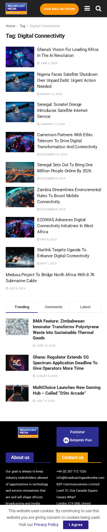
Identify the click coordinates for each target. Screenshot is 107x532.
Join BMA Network (59, 9)
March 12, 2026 (51, 94)
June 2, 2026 (49, 63)
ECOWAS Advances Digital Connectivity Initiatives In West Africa (65, 225)
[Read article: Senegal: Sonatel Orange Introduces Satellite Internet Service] (20, 112)
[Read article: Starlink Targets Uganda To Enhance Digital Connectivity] (20, 257)
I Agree (76, 525)
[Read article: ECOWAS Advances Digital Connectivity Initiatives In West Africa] (20, 227)
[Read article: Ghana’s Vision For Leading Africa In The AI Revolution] (20, 57)
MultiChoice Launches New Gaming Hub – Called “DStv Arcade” (67, 390)
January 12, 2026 (52, 124)
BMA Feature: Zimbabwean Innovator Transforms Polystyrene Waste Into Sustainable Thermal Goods (66, 330)
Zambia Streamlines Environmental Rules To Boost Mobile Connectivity (69, 195)
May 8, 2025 (48, 239)
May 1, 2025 (48, 263)
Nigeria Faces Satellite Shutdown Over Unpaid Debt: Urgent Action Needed (67, 80)
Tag (22, 26)
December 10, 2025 (53, 154)
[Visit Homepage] (16, 8)
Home (10, 26)
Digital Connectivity (45, 26)
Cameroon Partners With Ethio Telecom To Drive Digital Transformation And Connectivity (67, 140)
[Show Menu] (87, 8)
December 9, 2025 (53, 178)
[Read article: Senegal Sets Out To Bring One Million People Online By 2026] (20, 172)
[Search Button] (98, 8)
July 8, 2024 (16, 288)
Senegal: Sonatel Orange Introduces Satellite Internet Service (62, 110)
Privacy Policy (46, 524)
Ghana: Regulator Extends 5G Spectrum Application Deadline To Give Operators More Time (65, 363)
